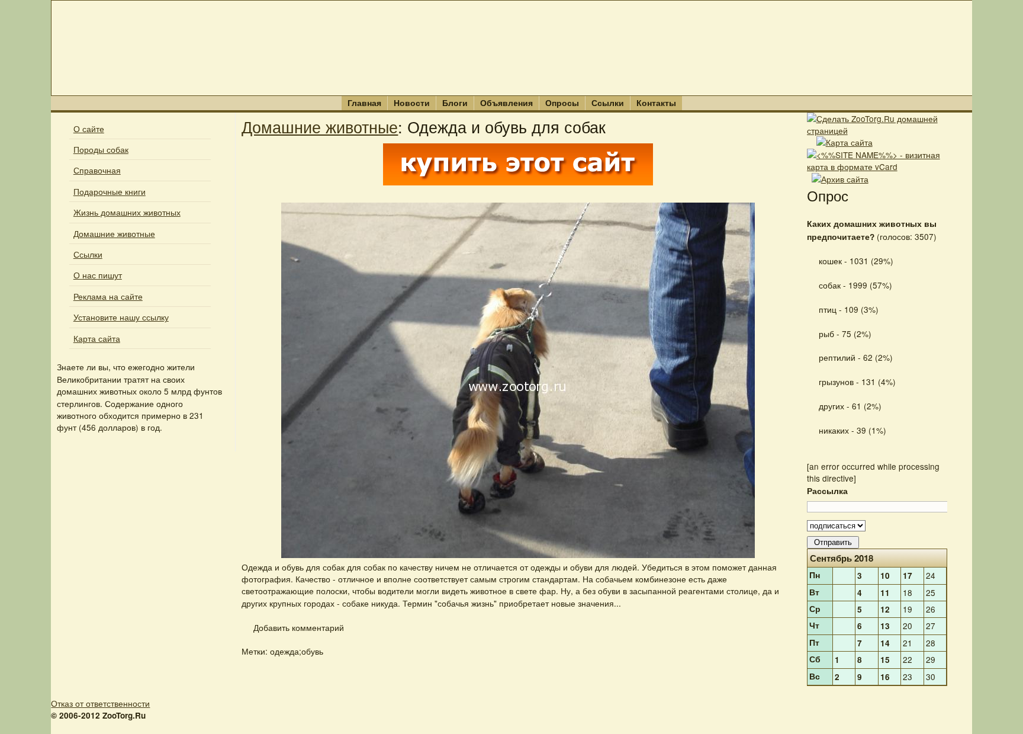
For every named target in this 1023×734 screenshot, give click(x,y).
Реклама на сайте (108, 296)
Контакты (656, 102)
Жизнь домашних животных (127, 212)
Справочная (97, 170)
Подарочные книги (109, 191)
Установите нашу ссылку (121, 317)
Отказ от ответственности (100, 703)
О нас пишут (97, 275)
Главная (364, 102)
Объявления (506, 102)
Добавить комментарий (297, 627)
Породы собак (100, 149)
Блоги (455, 102)
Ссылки (607, 102)
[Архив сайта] (840, 179)
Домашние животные (114, 233)
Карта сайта (96, 338)
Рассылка (827, 490)
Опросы (562, 102)
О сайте (88, 128)
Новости (412, 102)
